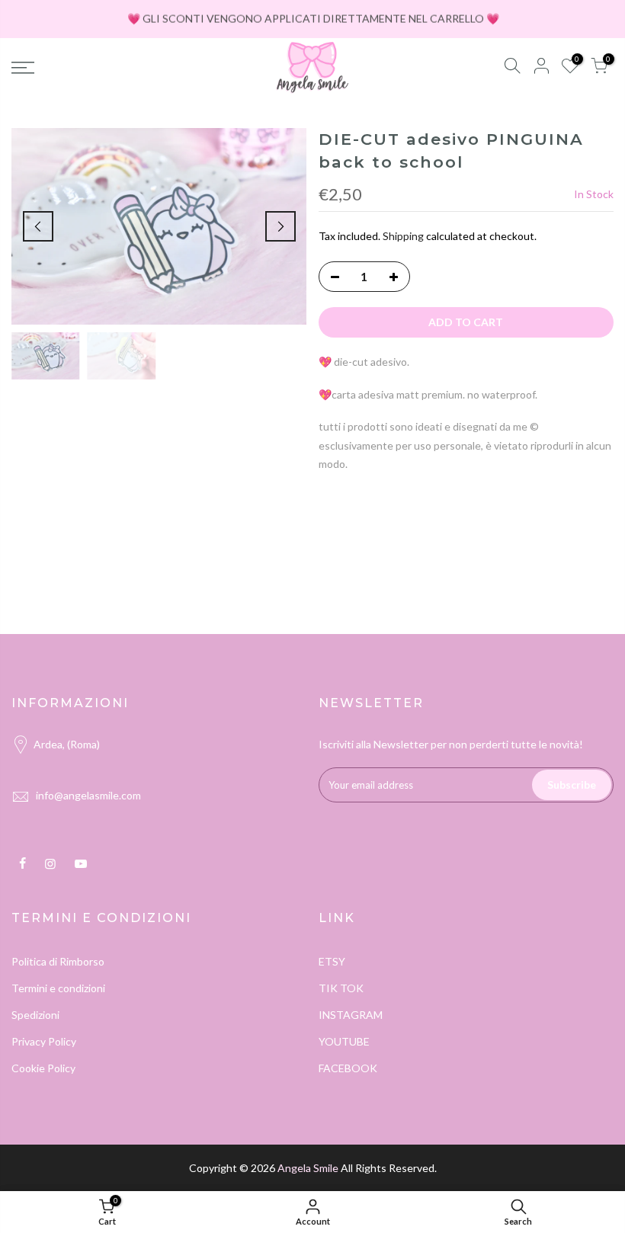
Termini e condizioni (58, 988)
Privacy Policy (43, 1041)
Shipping (403, 235)
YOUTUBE (344, 1041)
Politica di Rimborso (57, 961)
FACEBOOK (348, 1068)
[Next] (280, 226)
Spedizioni (35, 1014)
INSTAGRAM (351, 1014)
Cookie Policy (43, 1068)
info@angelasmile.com (88, 795)
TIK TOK (341, 988)
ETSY (332, 961)
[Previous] (38, 226)
